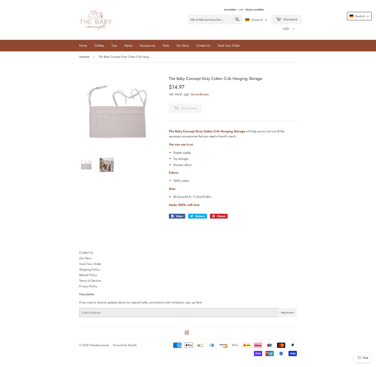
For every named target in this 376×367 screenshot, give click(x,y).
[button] (359, 16)
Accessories (147, 45)
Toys (114, 45)
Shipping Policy (89, 269)
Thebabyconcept (99, 345)
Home (83, 45)
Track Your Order (229, 45)
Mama (128, 45)
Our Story (182, 45)
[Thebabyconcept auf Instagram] (187, 333)
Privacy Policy (88, 286)
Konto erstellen (255, 9)
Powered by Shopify (125, 345)
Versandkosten (199, 94)
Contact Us (203, 45)
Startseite (84, 57)
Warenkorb (289, 19)
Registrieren (287, 313)
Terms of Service (90, 280)
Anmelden (230, 9)
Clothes (99, 45)
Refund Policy (88, 275)
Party (166, 45)
